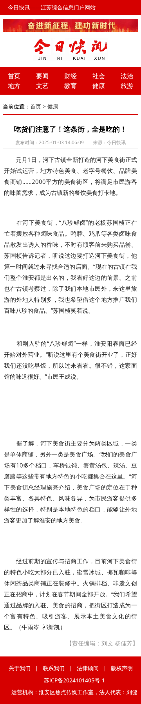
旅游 (127, 85)
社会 (98, 76)
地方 (14, 85)
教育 (70, 85)
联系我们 (54, 668)
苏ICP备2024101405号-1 (74, 680)
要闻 (42, 76)
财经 (70, 76)
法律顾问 (88, 668)
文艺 (42, 85)
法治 (127, 76)
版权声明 (122, 668)
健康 (98, 85)
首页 (14, 76)
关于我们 (20, 668)
